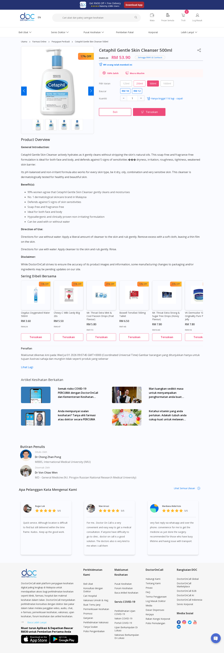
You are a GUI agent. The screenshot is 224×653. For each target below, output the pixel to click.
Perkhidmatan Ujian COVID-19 (124, 612)
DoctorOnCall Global (188, 578)
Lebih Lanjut (187, 32)
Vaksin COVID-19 (123, 618)
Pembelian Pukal (124, 32)
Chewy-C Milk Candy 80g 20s (67, 314)
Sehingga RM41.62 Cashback (150, 57)
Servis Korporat (185, 604)
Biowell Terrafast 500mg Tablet (132, 314)
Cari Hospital (90, 595)
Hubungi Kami (153, 578)
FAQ (148, 592)
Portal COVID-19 (123, 622)
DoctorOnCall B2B (186, 590)
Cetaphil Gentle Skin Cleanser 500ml (91, 41)
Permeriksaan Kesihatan (96, 609)
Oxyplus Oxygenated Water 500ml (35, 314)
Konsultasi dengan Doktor (93, 590)
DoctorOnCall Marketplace (184, 585)
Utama (24, 41)
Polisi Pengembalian (94, 631)
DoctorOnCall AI (185, 595)
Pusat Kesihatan (92, 32)
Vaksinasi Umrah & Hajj (95, 600)
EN (39, 17)
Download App (134, 4)
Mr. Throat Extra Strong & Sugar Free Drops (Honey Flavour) (166, 316)
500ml (153, 83)
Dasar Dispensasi (155, 609)
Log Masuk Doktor (156, 601)
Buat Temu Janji (91, 604)
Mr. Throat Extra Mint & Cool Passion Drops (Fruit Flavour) (100, 316)
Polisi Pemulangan (155, 623)
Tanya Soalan (90, 626)
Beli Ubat (23, 32)
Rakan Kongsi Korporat (158, 618)
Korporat (153, 32)
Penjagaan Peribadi (61, 41)
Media (149, 605)
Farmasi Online (39, 41)
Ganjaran (88, 618)
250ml (139, 83)
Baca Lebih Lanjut (37, 622)
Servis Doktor (58, 32)
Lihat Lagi (27, 367)
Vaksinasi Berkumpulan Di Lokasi (126, 636)
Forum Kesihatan (123, 588)
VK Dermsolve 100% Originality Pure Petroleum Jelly (199, 316)
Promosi (87, 613)
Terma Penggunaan (156, 596)
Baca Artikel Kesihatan (126, 592)
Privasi (149, 587)
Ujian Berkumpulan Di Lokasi (126, 629)
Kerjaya (150, 614)
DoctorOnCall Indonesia (189, 599)
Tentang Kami (153, 583)
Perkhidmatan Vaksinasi (95, 622)
